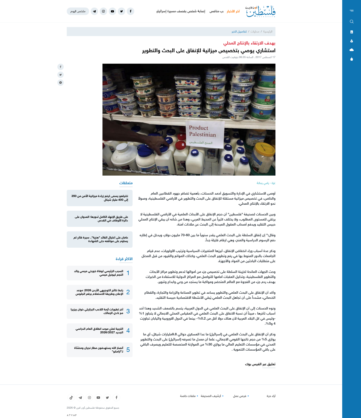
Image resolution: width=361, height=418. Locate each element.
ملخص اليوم (78, 11)
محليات (255, 31)
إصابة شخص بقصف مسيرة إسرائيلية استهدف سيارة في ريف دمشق (179, 11)
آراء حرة (271, 396)
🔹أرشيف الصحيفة (213, 396)
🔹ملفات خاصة (189, 396)
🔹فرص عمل (241, 396)
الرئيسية (267, 31)
